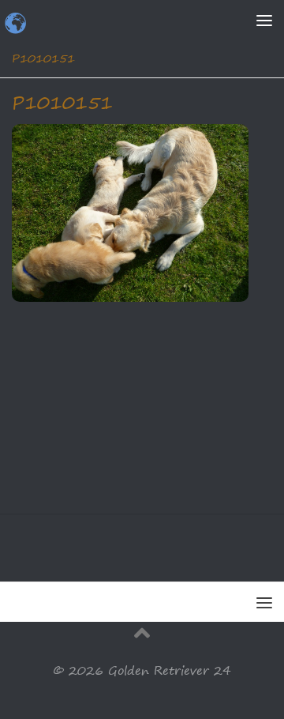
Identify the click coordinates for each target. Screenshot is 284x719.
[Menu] (264, 20)
